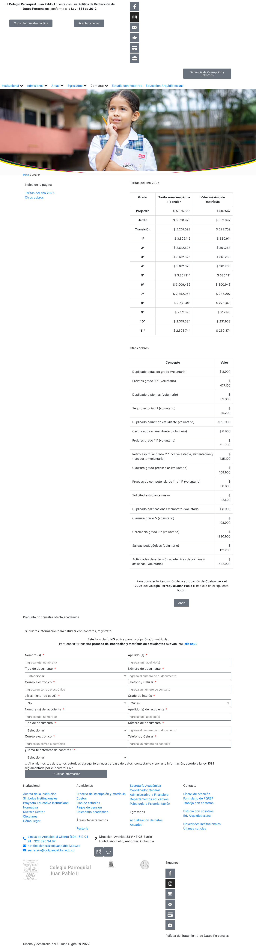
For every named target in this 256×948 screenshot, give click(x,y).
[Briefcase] (134, 58)
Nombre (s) (33, 655)
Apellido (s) (136, 655)
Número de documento (145, 668)
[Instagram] (134, 17)
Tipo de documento (39, 668)
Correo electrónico (39, 682)
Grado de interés (140, 695)
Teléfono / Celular (141, 682)
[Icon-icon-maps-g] (99, 852)
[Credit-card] (134, 48)
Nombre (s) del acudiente (43, 709)
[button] (12, 85)
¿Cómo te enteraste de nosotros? (49, 750)
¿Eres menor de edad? (41, 695)
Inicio (26, 174)
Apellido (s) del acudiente (146, 709)
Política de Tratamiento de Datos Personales (197, 935)
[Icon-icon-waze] (108, 852)
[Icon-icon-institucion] (134, 37)
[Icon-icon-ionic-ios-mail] (134, 27)
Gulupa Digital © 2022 (73, 944)
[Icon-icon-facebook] (134, 6)
